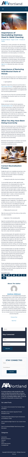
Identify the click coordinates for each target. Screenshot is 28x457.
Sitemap (14, 454)
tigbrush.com (4, 64)
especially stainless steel (6, 105)
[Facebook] (3, 275)
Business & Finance (6, 438)
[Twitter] (9, 275)
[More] (3, 278)
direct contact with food (6, 86)
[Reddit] (14, 275)
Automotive (4, 437)
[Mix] (19, 275)
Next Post (14, 320)
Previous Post (14, 317)
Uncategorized (4, 445)
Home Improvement (5, 443)
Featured (3, 440)
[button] (26, 9)
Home (2, 442)
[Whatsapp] (24, 275)
